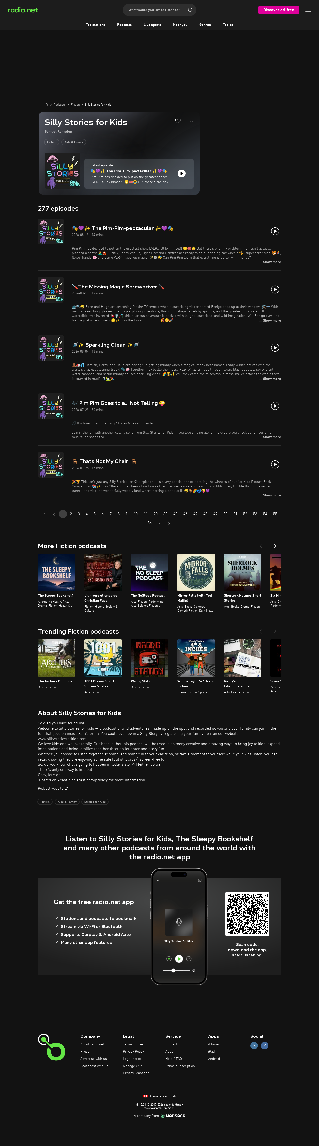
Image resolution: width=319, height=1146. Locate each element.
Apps (169, 1051)
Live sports (152, 25)
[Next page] (159, 523)
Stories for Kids (95, 802)
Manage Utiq (132, 1066)
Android (214, 1059)
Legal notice (132, 1059)
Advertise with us (93, 1059)
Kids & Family (73, 142)
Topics (228, 25)
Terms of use (133, 1044)
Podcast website (50, 788)
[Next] (275, 544)
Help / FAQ (173, 1059)
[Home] (46, 105)
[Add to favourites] (178, 121)
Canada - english (162, 1096)
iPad (211, 1051)
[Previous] (261, 544)
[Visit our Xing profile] (265, 1045)
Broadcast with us (94, 1066)
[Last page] (169, 523)
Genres (205, 25)
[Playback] (182, 173)
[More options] (191, 121)
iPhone (213, 1044)
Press (84, 1051)
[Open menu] (308, 10)
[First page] (44, 514)
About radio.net (92, 1044)
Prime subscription (180, 1066)
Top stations (95, 25)
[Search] (190, 10)
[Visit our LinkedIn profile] (254, 1045)
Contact (171, 1044)
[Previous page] (54, 514)
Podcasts (124, 25)
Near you (180, 25)
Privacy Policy (133, 1051)
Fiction (51, 142)
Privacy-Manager (136, 1073)
